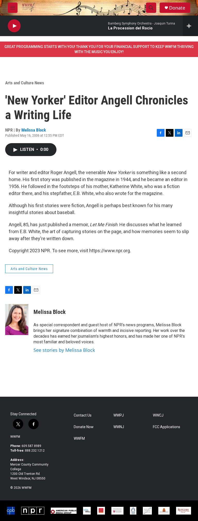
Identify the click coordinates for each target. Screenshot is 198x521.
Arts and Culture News (24, 82)
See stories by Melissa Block (64, 350)
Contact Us (83, 415)
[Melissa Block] (16, 319)
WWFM (15, 436)
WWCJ (158, 415)
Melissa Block (33, 130)
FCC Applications (166, 427)
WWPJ (118, 415)
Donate (177, 8)
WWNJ (118, 427)
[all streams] (190, 25)
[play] (14, 26)
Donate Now (84, 427)
